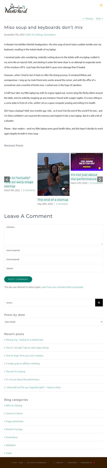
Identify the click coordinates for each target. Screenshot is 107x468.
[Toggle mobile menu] (101, 5)
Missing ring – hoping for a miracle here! (24, 339)
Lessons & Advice (14, 413)
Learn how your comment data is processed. (62, 287)
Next (98, 18)
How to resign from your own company (24, 355)
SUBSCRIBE (72, 463)
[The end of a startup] (53, 174)
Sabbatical (10, 445)
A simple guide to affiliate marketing (23, 363)
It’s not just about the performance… (23, 379)
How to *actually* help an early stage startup (18, 182)
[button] (7, 179)
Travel (8, 453)
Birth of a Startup (34, 34)
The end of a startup (52, 199)
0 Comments (29, 190)
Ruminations (50, 34)
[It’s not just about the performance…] (87, 162)
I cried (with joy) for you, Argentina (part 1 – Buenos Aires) (33, 387)
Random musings (14, 429)
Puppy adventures (14, 421)
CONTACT (59, 463)
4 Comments (62, 204)
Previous (89, 18)
